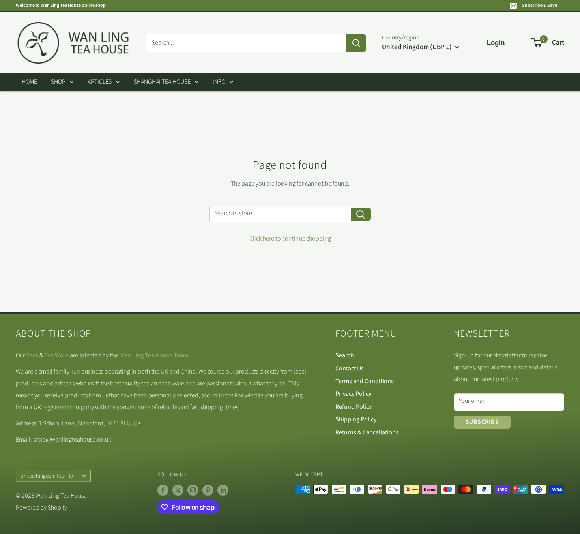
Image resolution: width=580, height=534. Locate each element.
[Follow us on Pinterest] (207, 490)
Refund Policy (353, 406)
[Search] (356, 43)
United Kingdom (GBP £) (46, 475)
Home (29, 81)
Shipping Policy (355, 419)
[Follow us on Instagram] (192, 490)
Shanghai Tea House (162, 81)
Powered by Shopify (41, 507)
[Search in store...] (361, 214)
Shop (58, 81)
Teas (32, 355)
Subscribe (482, 421)
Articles (100, 81)
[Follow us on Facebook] (162, 490)
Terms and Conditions (364, 381)
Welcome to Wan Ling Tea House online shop (61, 5)
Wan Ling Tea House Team (153, 355)
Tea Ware (56, 355)
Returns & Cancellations (367, 432)
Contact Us (349, 368)
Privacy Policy (353, 393)
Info (219, 81)
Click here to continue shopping (290, 238)
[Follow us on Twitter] (177, 490)
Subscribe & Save (539, 5)
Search (344, 355)
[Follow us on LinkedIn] (222, 490)
